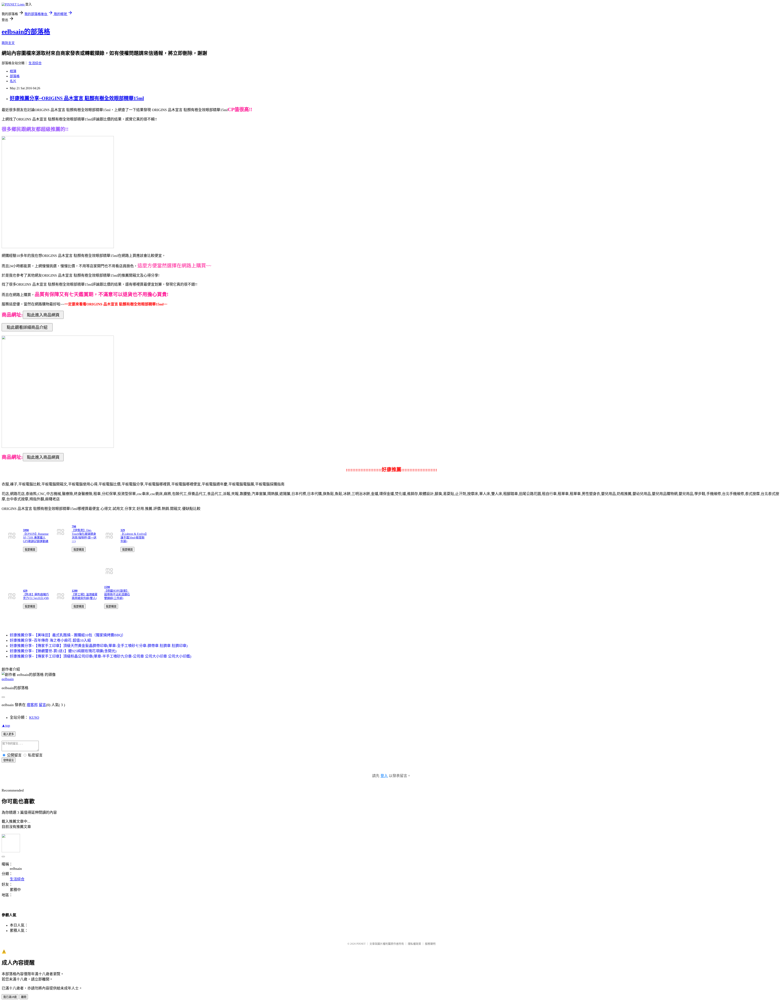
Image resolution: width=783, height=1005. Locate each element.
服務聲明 (430, 943)
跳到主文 (8, 43)
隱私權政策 (414, 943)
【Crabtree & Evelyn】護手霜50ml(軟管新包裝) (134, 537)
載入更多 (8, 734)
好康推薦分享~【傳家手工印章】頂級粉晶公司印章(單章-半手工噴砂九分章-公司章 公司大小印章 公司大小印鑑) (100, 656)
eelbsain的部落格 (26, 31)
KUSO (34, 717)
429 (25, 590)
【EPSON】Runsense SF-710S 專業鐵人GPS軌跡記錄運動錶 (36, 537)
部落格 (15, 76)
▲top (6, 725)
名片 (13, 81)
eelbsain (8, 679)
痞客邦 (32, 705)
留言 (42, 705)
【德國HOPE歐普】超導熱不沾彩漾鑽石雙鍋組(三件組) (117, 594)
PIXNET (361, 943)
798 (74, 526)
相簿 (13, 71)
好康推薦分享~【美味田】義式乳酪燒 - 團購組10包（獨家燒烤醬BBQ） (67, 635)
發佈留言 (8, 760)
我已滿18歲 (10, 996)
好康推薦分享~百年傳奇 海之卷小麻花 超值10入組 (50, 640)
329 (123, 530)
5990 (26, 530)
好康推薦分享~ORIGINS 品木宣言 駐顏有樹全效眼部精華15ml (77, 98)
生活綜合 (35, 63)
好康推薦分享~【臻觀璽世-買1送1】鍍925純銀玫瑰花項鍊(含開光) (63, 651)
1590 (107, 587)
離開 (23, 996)
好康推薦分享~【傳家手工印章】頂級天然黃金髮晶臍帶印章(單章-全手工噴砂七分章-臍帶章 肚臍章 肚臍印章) (99, 646)
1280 (74, 590)
